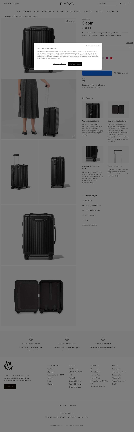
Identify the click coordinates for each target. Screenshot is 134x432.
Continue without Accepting (93, 46)
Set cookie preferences (59, 64)
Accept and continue (75, 64)
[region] (68, 56)
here (48, 55)
